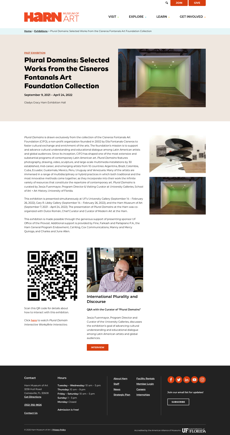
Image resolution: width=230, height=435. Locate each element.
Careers (141, 389)
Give (197, 2)
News (117, 389)
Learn (161, 17)
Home (28, 31)
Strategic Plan (122, 395)
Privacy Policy (59, 430)
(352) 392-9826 (33, 405)
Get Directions (32, 397)
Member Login (145, 384)
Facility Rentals (145, 379)
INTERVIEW (97, 347)
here (34, 320)
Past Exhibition (34, 53)
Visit (112, 17)
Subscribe (178, 402)
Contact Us (31, 413)
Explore (136, 17)
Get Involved (191, 17)
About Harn (120, 379)
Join (179, 2)
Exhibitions (41, 31)
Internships (143, 395)
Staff (116, 384)
